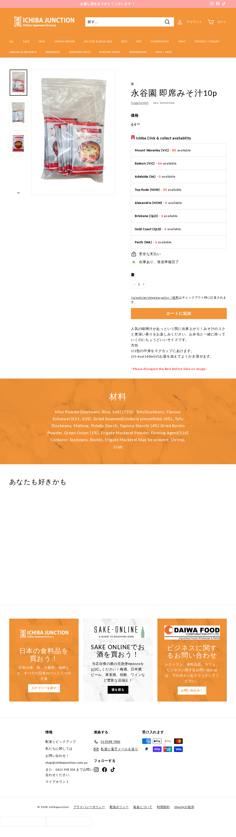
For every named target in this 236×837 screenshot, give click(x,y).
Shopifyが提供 (184, 807)
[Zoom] (73, 132)
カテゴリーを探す (44, 688)
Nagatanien (140, 103)
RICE (124, 41)
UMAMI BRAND (64, 41)
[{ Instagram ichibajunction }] (96, 769)
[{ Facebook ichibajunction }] (104, 769)
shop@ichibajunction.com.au (66, 763)
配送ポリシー (119, 807)
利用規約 (163, 807)
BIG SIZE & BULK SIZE (98, 41)
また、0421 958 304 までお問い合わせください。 (69, 772)
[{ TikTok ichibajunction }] (112, 769)
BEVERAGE (53, 52)
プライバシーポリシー (89, 807)
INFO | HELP (164, 52)
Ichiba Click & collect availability (163, 138)
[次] (18, 191)
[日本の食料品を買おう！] (44, 634)
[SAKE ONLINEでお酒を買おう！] (118, 632)
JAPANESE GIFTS (79, 52)
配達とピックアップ (60, 742)
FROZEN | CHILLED (207, 41)
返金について (142, 807)
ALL (11, 41)
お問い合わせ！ (192, 690)
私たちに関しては (59, 749)
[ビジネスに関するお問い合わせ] (192, 632)
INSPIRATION (137, 52)
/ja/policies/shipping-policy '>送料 (155, 297)
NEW (42, 41)
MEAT (182, 41)
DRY (139, 41)
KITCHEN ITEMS (110, 52)
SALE (26, 41)
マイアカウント (57, 782)
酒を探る (118, 689)
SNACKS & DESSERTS (23, 52)
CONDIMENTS (160, 41)
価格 (135, 115)
